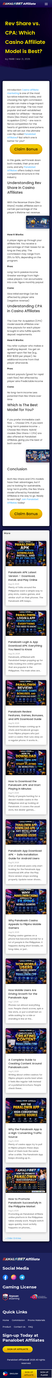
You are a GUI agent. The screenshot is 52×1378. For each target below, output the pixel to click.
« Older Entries (13, 1238)
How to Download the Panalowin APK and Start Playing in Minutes (24, 784)
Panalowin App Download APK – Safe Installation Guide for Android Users (25, 854)
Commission (18, 1320)
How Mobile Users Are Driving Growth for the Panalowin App (22, 993)
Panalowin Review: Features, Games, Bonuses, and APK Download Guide (25, 715)
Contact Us (19, 1327)
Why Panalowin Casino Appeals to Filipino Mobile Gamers (24, 924)
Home (6, 1320)
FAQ (30, 1327)
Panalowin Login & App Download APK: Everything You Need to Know (25, 645)
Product (7, 1327)
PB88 (11, 59)
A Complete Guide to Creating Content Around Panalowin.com (25, 1063)
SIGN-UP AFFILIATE (17, 1349)
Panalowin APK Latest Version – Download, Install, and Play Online (22, 576)
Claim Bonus (26, 149)
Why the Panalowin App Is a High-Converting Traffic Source (25, 1132)
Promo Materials (36, 1320)
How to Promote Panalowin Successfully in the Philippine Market (24, 1202)
